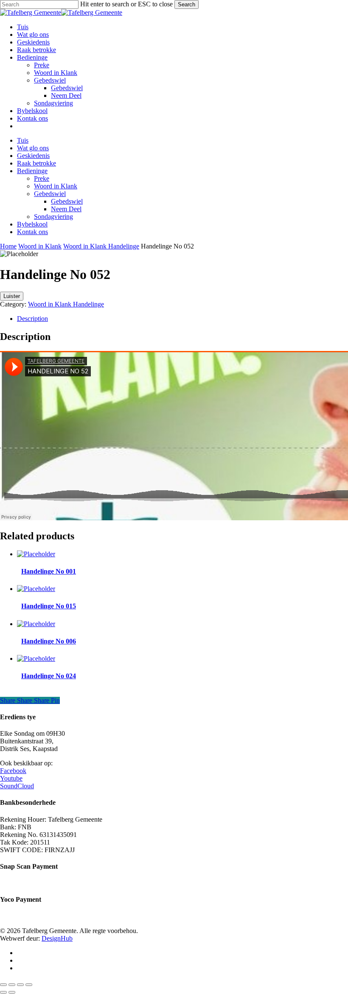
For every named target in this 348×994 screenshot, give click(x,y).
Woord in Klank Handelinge (101, 246)
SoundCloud (17, 786)
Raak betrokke (36, 163)
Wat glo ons (33, 148)
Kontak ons (32, 231)
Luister (11, 296)
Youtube (11, 778)
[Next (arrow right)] (11, 992)
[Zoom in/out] (3, 984)
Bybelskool (32, 224)
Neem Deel (66, 209)
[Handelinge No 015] (36, 588)
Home (8, 246)
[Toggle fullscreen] (11, 984)
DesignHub (57, 938)
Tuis (22, 140)
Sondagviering (53, 216)
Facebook (13, 770)
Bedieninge (32, 170)
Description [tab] (32, 318)
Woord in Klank (55, 186)
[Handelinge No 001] (36, 554)
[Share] (20, 984)
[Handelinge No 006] (36, 623)
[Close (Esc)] (28, 984)
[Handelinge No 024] (36, 658)
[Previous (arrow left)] (3, 992)
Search (186, 4)
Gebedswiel (50, 193)
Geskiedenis (33, 155)
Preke (41, 178)
